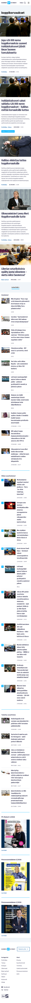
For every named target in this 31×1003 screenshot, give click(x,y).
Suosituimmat (21, 963)
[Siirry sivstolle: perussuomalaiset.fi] (7, 996)
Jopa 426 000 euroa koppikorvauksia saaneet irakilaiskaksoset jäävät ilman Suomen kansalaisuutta (14, 46)
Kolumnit (4, 979)
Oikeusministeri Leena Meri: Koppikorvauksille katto (15, 215)
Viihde (3, 982)
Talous (10, 127)
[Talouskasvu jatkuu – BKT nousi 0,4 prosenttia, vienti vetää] (5, 352)
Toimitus (19, 966)
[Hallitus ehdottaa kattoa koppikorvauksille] (15, 146)
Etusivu (19, 960)
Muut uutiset (5, 280)
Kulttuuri (4, 974)
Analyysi (3, 966)
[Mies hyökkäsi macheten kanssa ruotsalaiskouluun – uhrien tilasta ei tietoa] (10, 536)
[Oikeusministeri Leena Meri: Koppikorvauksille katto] (15, 199)
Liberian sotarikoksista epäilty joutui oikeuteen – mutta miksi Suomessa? (14, 272)
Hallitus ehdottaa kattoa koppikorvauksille (13, 162)
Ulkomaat (4, 968)
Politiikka (4, 72)
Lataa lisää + (15, 287)
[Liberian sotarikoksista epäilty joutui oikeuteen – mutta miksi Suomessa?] (15, 254)
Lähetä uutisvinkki (22, 968)
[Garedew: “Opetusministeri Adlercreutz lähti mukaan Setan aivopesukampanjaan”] (5, 321)
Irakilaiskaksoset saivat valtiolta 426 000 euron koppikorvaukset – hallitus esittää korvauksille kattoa (15, 105)
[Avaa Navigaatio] (29, 3)
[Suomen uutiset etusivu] (8, 3)
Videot (3, 977)
